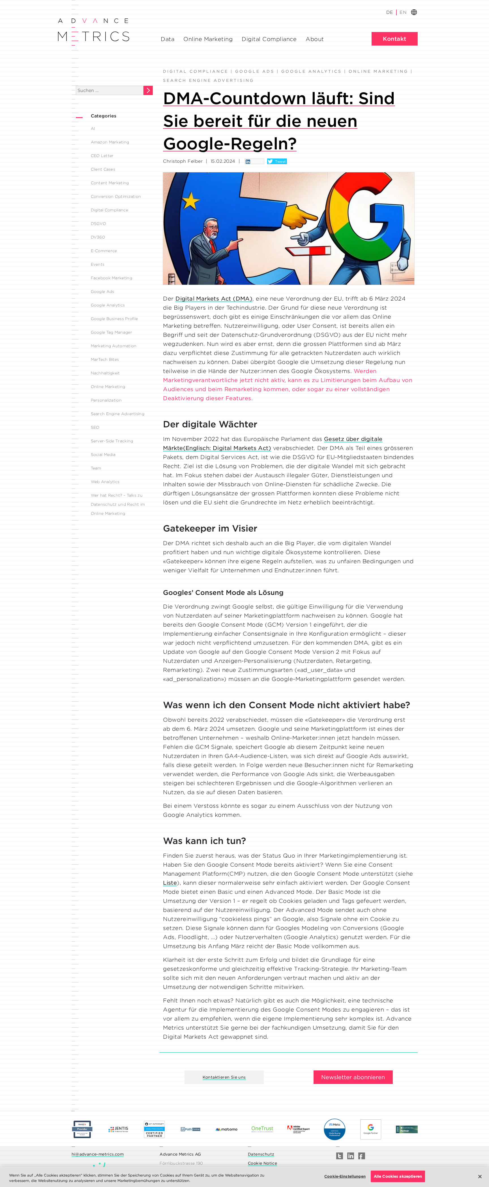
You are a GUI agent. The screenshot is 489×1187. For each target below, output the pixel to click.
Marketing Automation (114, 346)
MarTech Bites (105, 359)
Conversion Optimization (116, 196)
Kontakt (394, 38)
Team (96, 468)
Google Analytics (108, 305)
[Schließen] (480, 1176)
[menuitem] (402, 12)
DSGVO (98, 223)
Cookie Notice (262, 1163)
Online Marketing (208, 39)
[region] (244, 1177)
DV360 (98, 237)
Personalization (106, 400)
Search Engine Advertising (118, 414)
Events (98, 264)
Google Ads (102, 291)
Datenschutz (261, 1154)
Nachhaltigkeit (105, 373)
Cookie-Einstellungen (345, 1176)
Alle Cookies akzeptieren (398, 1176)
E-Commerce (104, 250)
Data (167, 39)
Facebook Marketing (111, 278)
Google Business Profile (114, 318)
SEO (95, 427)
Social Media (103, 454)
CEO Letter (102, 155)
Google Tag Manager (111, 332)
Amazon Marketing (110, 142)
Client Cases (103, 169)
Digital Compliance (269, 39)
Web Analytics (105, 481)
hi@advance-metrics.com (98, 1154)
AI (93, 128)
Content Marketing (110, 183)
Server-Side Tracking (112, 441)
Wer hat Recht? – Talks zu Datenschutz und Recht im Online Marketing (118, 504)
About (315, 39)
